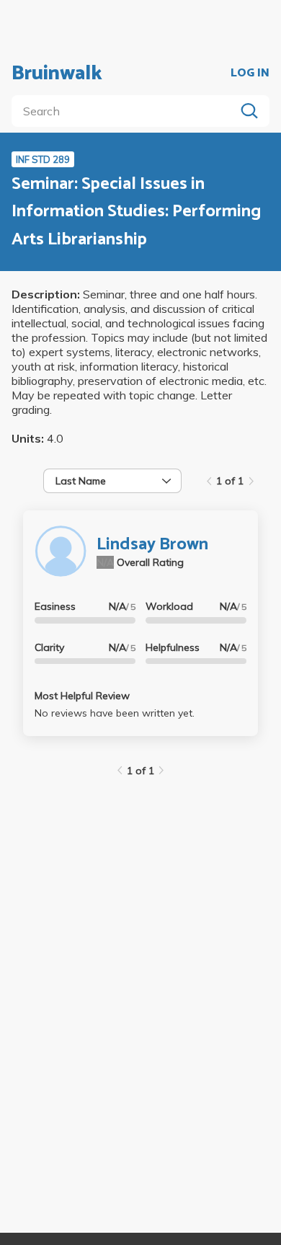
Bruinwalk (57, 73)
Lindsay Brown (152, 545)
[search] (126, 111)
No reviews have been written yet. (115, 712)
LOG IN (250, 73)
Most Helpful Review (82, 695)
